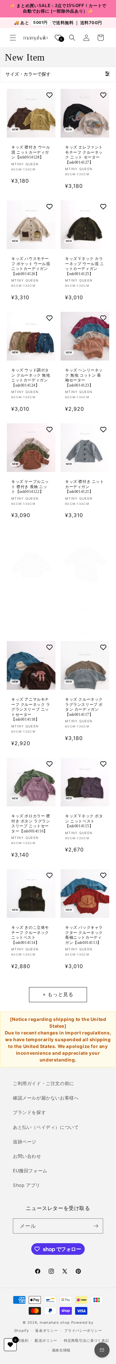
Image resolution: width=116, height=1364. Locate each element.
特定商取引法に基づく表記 (86, 1340)
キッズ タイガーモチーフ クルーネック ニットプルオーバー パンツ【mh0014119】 (84, 602)
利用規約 (20, 1340)
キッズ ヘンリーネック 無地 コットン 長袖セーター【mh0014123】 (84, 378)
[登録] (96, 1226)
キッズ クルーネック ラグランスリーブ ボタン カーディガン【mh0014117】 (84, 707)
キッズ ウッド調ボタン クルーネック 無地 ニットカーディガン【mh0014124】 (30, 378)
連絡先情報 (61, 1350)
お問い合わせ (27, 1156)
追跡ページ (24, 1141)
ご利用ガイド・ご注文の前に (43, 1083)
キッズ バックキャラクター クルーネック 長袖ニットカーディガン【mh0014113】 (84, 935)
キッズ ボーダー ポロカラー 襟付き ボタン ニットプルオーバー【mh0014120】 (30, 602)
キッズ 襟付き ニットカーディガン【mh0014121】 (84, 486)
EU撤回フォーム (30, 1170)
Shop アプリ (26, 1185)
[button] (13, 38)
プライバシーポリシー (83, 1330)
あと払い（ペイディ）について (46, 1127)
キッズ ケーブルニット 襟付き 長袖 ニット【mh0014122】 (30, 486)
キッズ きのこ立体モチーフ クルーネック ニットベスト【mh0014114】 (30, 935)
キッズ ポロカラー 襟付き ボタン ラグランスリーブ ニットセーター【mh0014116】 (30, 823)
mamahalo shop (55, 1322)
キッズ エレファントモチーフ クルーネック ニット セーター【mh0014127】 (84, 155)
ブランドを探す (29, 1112)
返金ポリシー (46, 1330)
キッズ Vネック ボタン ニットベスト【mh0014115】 (84, 821)
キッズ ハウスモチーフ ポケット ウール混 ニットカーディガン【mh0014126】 (30, 266)
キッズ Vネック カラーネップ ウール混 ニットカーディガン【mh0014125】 (84, 266)
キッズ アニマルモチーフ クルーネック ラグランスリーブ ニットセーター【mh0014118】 (30, 709)
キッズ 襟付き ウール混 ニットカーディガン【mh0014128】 (30, 152)
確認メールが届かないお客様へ (46, 1097)
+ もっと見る (58, 994)
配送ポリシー (46, 1340)
